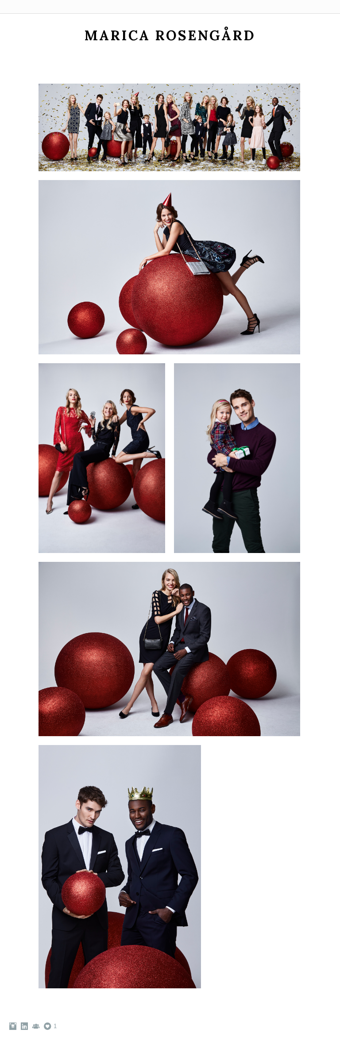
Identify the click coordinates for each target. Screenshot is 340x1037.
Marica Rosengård (170, 35)
